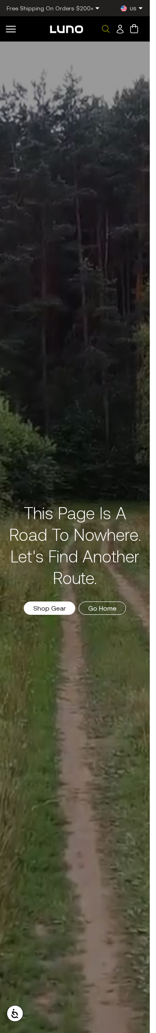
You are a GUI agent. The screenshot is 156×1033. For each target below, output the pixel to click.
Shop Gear (49, 608)
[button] (11, 29)
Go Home (102, 608)
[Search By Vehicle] (106, 29)
